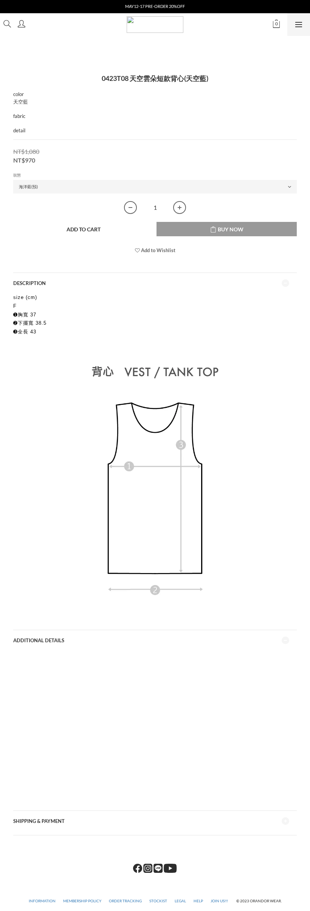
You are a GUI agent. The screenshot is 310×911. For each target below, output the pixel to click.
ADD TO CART (84, 229)
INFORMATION (42, 901)
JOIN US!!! (220, 901)
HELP (198, 901)
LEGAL (180, 901)
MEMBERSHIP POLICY (82, 901)
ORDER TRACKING (125, 901)
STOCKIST (158, 901)
